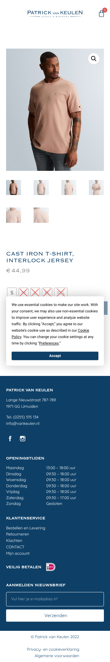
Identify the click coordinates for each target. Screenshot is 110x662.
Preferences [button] (49, 343)
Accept (55, 356)
